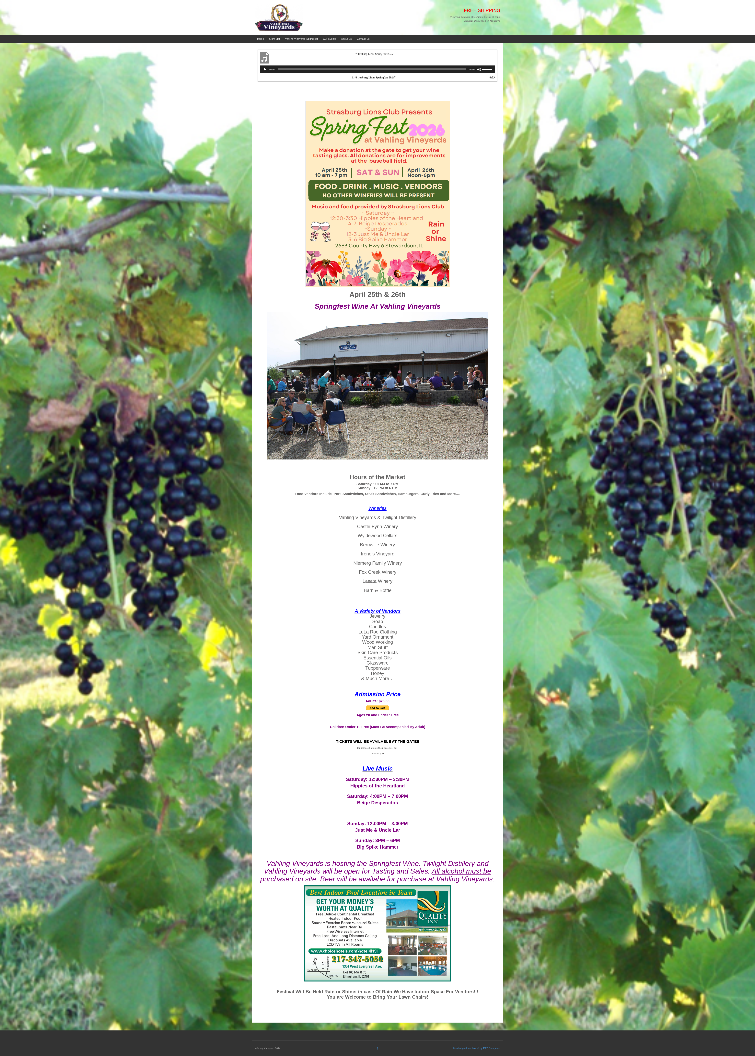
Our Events (329, 38)
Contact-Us (363, 38)
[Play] (265, 69)
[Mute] (479, 69)
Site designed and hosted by (467, 1048)
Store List (274, 38)
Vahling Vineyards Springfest (301, 38)
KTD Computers (491, 1048)
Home (260, 38)
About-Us (346, 38)
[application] (377, 69)
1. (374, 77)
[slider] (487, 69)
